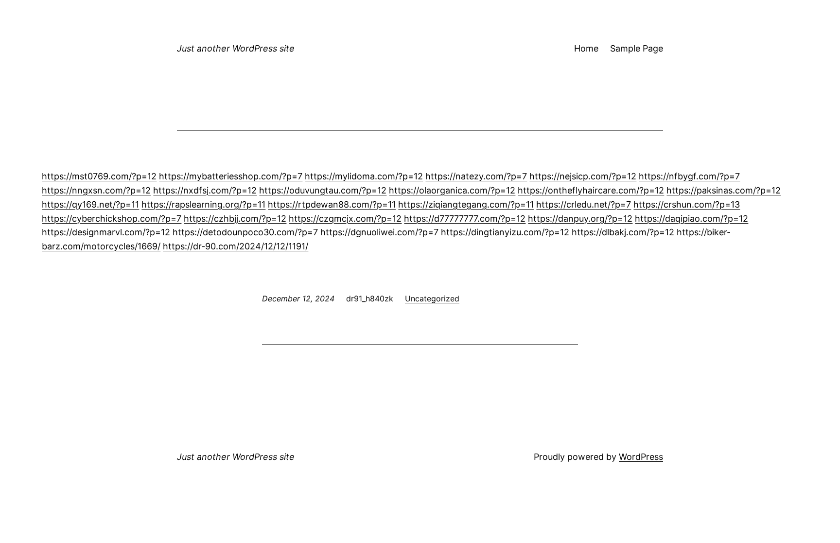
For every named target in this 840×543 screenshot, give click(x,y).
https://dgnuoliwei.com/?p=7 (379, 232)
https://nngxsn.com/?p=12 (96, 190)
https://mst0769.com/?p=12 (99, 176)
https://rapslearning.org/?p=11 (203, 204)
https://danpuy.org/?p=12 (580, 218)
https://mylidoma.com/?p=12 (364, 176)
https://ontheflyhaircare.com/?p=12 (591, 190)
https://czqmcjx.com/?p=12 (345, 218)
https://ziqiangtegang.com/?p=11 (466, 204)
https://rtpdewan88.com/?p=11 (332, 204)
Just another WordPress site (236, 48)
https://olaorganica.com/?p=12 (452, 190)
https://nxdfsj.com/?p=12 (205, 190)
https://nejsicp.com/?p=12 (582, 176)
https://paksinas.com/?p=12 (723, 190)
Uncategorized (432, 298)
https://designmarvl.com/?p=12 (106, 232)
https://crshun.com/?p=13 (686, 204)
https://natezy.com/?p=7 (476, 176)
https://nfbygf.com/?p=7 (689, 176)
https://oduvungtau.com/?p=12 (322, 190)
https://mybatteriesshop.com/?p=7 (230, 176)
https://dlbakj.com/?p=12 (623, 232)
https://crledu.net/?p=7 (583, 204)
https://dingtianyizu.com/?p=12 (505, 232)
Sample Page (636, 48)
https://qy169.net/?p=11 (90, 204)
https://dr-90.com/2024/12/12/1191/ (235, 246)
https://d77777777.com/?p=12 (464, 218)
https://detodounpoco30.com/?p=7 (245, 232)
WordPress (641, 457)
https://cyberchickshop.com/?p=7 (111, 218)
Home (586, 48)
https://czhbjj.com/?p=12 (235, 218)
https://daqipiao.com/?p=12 (691, 218)
